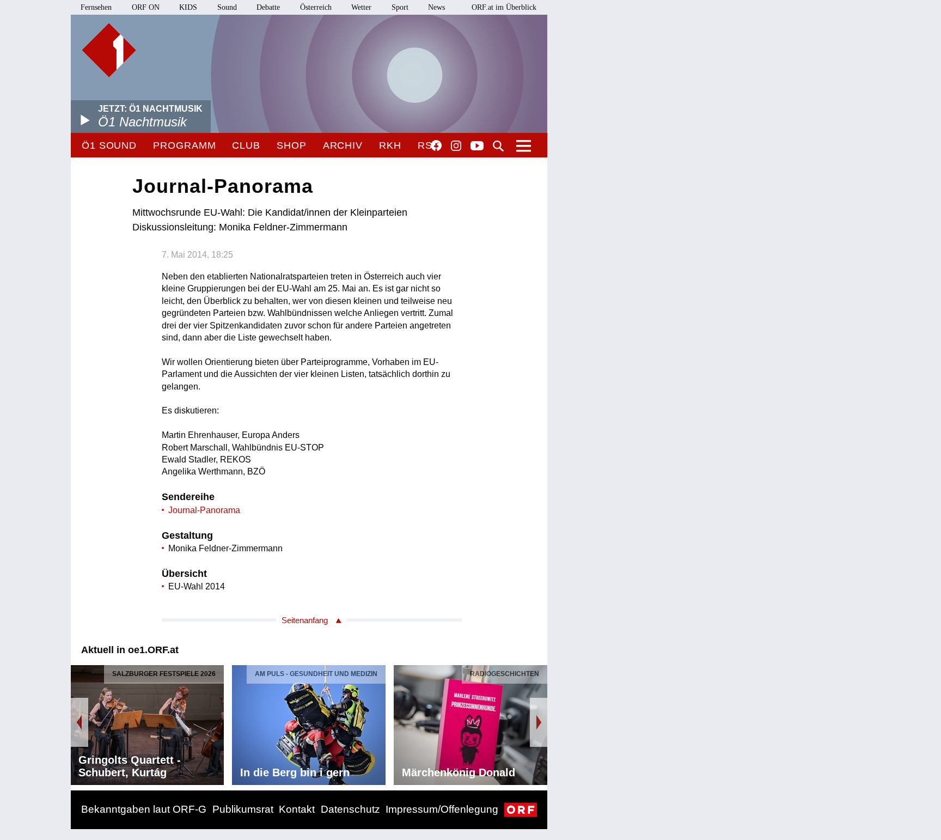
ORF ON (146, 7)
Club (246, 145)
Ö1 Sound (109, 145)
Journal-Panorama (204, 510)
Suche (498, 146)
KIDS (188, 7)
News (436, 7)
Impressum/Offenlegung (442, 809)
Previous (79, 722)
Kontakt (297, 809)
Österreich (316, 7)
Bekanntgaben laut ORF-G (143, 809)
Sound (227, 7)
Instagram (456, 146)
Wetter (361, 7)
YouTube (477, 146)
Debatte (268, 7)
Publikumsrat (242, 809)
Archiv (343, 145)
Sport (400, 7)
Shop (292, 145)
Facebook (436, 145)
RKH (390, 145)
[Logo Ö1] (109, 50)
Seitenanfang (305, 620)
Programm (184, 145)
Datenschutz (350, 809)
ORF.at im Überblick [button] (504, 7)
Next (538, 722)
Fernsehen (96, 7)
